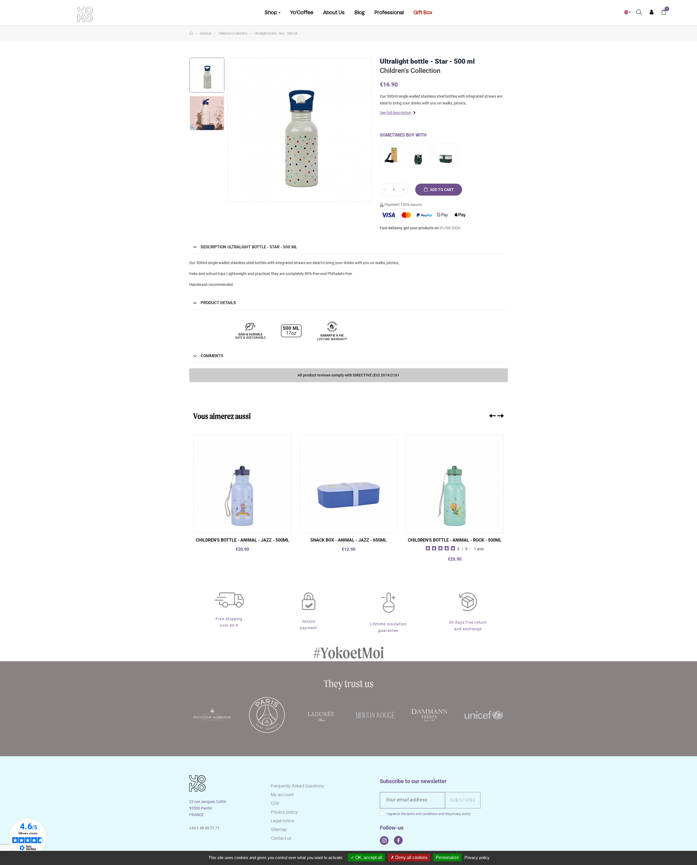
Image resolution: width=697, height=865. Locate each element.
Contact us (281, 838)
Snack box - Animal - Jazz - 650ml (348, 540)
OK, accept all (368, 857)
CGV (275, 803)
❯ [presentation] (500, 416)
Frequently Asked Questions (297, 786)
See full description (395, 112)
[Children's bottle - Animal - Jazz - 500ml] (242, 483)
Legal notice (282, 820)
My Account (651, 12)
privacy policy (460, 814)
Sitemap (279, 829)
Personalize (447, 857)
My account (282, 794)
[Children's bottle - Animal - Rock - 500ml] (454, 483)
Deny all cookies (410, 857)
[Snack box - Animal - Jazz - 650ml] (348, 483)
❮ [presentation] (492, 416)
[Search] (639, 12)
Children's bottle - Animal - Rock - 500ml (455, 540)
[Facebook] (398, 840)
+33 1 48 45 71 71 (204, 828)
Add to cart (441, 189)
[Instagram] (384, 840)
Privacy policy (284, 812)
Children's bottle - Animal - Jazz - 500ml (242, 540)
